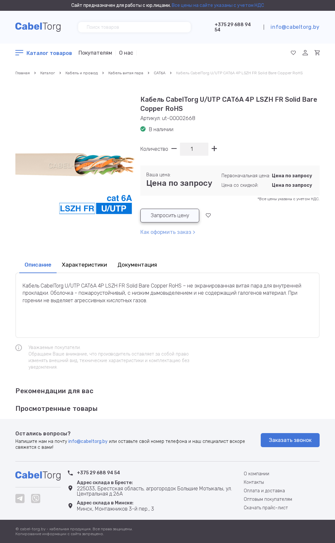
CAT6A (160, 73)
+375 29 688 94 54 (233, 27)
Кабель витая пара (125, 73)
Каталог (47, 73)
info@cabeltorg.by (295, 27)
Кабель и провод (81, 73)
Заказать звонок (290, 440)
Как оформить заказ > (167, 232)
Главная (22, 73)
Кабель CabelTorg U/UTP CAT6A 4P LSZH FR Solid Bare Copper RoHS (239, 73)
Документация (137, 264)
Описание (38, 264)
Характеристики (84, 264)
